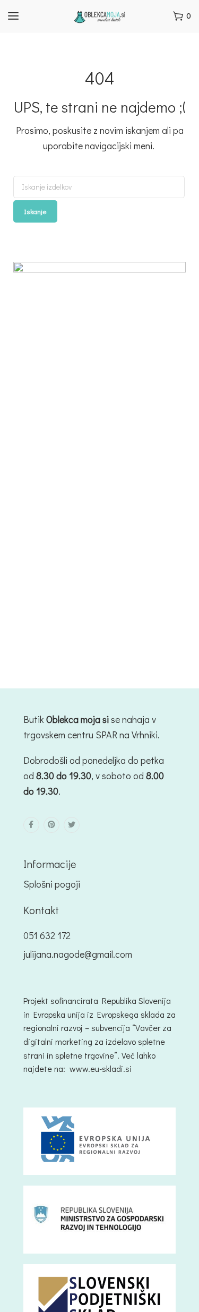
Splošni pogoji (51, 883)
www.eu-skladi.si (101, 1068)
